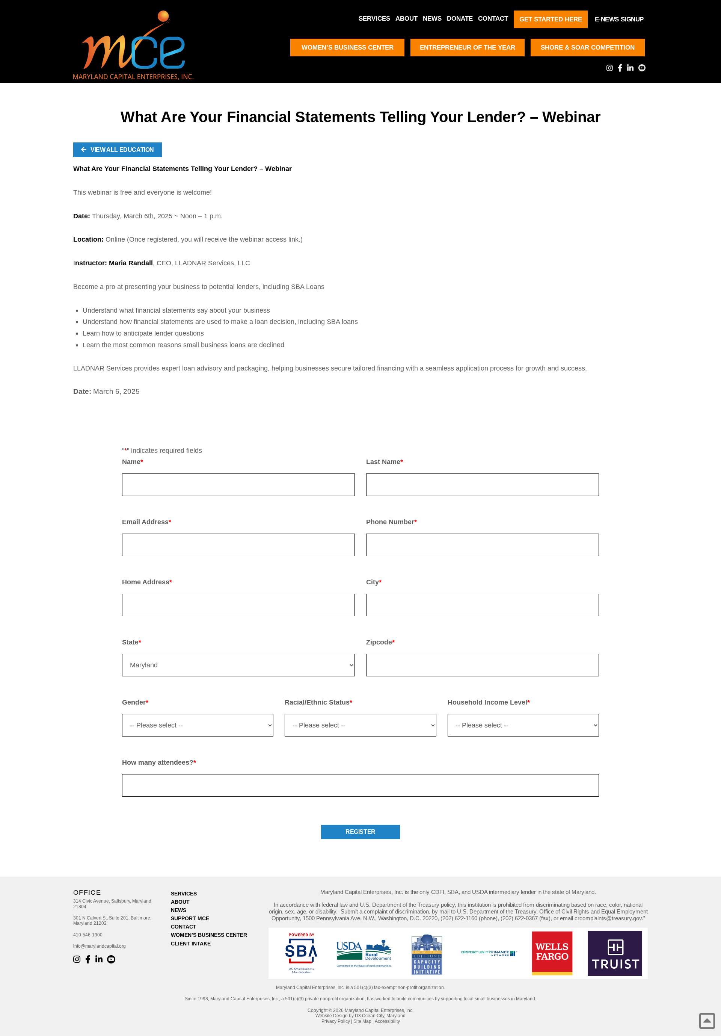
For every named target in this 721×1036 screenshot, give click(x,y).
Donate (460, 18)
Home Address (147, 582)
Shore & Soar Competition (588, 47)
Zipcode (380, 642)
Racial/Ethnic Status (318, 702)
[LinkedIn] (630, 67)
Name (132, 462)
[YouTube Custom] (642, 67)
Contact (493, 18)
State (131, 642)
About (406, 18)
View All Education (121, 150)
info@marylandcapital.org (99, 946)
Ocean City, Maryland (384, 1015)
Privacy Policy (335, 1021)
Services (374, 18)
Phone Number (391, 522)
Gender (135, 702)
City (374, 582)
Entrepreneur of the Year (467, 47)
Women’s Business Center (348, 47)
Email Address (146, 522)
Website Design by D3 (338, 1015)
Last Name (384, 462)
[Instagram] (609, 67)
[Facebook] (620, 67)
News (432, 18)
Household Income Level (489, 702)
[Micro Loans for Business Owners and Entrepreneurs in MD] (140, 45)
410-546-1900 (88, 935)
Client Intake (191, 944)
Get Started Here (550, 19)
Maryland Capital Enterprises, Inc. (379, 1010)
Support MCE (190, 918)
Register (360, 832)
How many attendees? (159, 762)
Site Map (362, 1021)
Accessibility (387, 1021)
